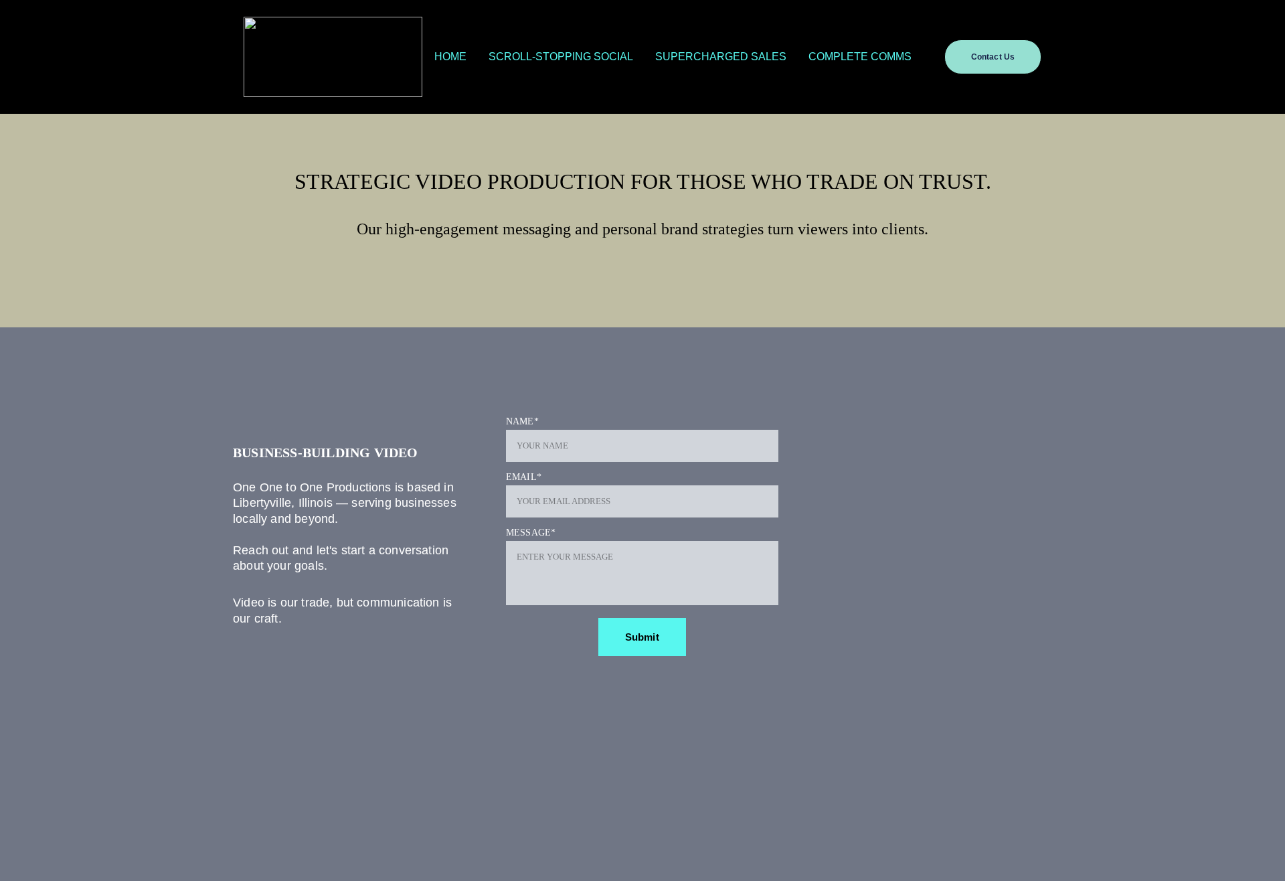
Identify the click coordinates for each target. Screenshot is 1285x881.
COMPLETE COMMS (860, 56)
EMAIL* (523, 477)
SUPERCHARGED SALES (720, 56)
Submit (642, 637)
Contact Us (993, 57)
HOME (450, 56)
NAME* (522, 421)
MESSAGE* (530, 533)
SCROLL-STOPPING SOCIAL (561, 56)
